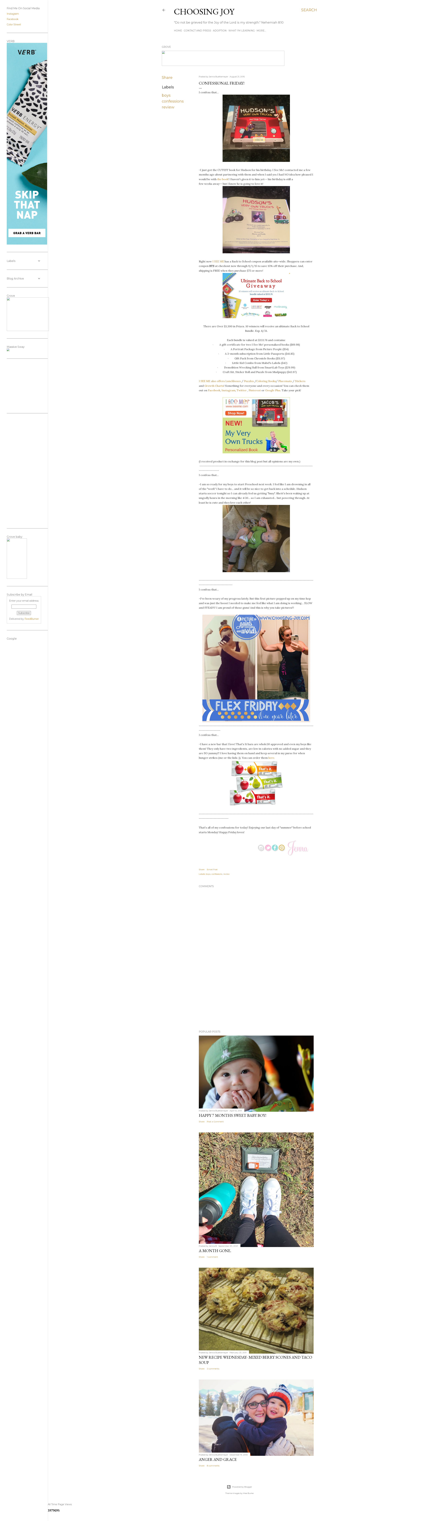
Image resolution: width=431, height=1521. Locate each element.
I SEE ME (218, 261)
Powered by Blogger (242, 1487)
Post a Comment (215, 1121)
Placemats (285, 381)
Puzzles (249, 381)
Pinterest (255, 390)
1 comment (212, 1257)
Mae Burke (248, 1493)
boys (166, 95)
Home (178, 30)
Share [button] (167, 77)
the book (222, 179)
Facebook (214, 390)
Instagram (228, 390)
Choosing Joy (204, 11)
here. (271, 757)
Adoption (220, 30)
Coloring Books (266, 381)
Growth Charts (214, 385)
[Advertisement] (256, 998)
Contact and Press (197, 30)
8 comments (213, 1465)
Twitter (242, 390)
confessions (173, 101)
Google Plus (272, 390)
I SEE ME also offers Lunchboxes (220, 381)
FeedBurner (32, 618)
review (168, 107)
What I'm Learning (241, 30)
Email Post (212, 869)
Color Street (14, 24)
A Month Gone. (215, 1250)
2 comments (213, 1368)
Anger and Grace (218, 1459)
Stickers (300, 381)
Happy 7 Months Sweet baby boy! (232, 1115)
